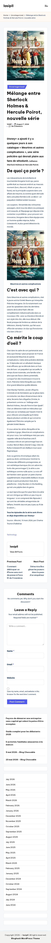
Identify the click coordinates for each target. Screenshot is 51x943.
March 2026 (11, 800)
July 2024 (10, 899)
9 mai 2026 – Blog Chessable (20, 752)
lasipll (8, 6)
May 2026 (10, 790)
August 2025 (12, 837)
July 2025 (10, 842)
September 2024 (14, 889)
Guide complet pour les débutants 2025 (23, 733)
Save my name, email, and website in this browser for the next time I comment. (23, 692)
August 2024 (12, 894)
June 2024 (11, 905)
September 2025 (14, 831)
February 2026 (13, 805)
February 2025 (13, 868)
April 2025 (11, 858)
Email (10, 664)
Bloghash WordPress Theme (25, 938)
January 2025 (12, 873)
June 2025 (10, 847)
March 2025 (11, 863)
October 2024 (12, 884)
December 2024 (13, 879)
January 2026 (12, 811)
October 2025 (12, 826)
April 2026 (11, 795)
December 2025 (13, 816)
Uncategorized (16, 87)
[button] (16, 552)
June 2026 (10, 784)
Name (10, 651)
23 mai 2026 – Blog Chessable (21, 759)
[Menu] (46, 6)
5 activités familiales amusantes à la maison (24, 743)
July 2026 (10, 779)
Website (11, 677)
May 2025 (10, 852)
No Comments (17, 126)
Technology (12, 534)
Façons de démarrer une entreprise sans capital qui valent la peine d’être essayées (24, 721)
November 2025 (13, 821)
